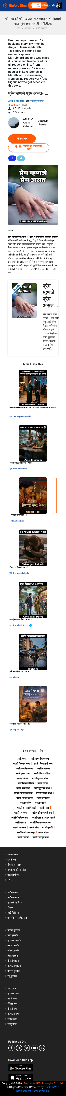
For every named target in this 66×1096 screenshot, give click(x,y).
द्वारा (11, 416)
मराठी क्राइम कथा (41, 837)
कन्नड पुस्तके (14, 970)
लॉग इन (56, 5)
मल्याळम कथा (13, 1013)
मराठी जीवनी (40, 802)
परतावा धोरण (14, 874)
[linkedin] (42, 1048)
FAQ (10, 880)
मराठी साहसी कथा (44, 793)
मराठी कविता (22, 778)
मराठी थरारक (20, 822)
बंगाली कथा (12, 1008)
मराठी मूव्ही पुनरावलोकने (41, 812)
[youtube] (34, 1048)
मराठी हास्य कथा (23, 773)
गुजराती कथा (13, 993)
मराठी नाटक (43, 783)
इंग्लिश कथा (13, 1003)
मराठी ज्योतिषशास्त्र (26, 832)
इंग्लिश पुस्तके (14, 930)
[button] (38, 5)
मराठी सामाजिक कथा (23, 793)
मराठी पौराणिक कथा (19, 817)
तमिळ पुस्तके (13, 950)
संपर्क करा (12, 859)
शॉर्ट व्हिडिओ (13, 912)
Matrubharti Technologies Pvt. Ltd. (44, 1083)
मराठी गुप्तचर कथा (42, 788)
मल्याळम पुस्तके (14, 965)
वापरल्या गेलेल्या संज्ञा (17, 869)
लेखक (10, 907)
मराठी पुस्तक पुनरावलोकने (43, 817)
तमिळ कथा (12, 1018)
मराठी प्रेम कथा (36, 100)
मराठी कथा (21, 758)
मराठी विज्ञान (43, 832)
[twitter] (27, 1048)
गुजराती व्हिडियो (15, 902)
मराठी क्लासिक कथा (24, 768)
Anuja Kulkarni (17, 100)
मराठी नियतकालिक (42, 773)
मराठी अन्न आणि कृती (26, 807)
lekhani (16, 677)
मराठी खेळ (34, 827)
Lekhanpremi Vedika (22, 416)
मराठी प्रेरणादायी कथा (43, 763)
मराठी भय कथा (20, 812)
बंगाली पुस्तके (13, 960)
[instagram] (19, 1048)
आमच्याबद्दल (13, 854)
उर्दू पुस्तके (12, 976)
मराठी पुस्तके (13, 945)
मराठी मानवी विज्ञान (24, 797)
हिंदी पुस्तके (13, 935)
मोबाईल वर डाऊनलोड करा (32, 148)
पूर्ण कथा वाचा (22, 138)
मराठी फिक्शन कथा (21, 763)
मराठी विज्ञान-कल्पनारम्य (40, 822)
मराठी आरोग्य (25, 802)
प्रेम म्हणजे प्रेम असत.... (51, 296)
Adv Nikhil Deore (20, 625)
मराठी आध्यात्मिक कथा (39, 758)
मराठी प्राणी (47, 827)
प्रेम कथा (42, 124)
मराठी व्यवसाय (19, 827)
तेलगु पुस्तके (13, 955)
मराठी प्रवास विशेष (40, 778)
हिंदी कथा (12, 988)
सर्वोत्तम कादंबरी (14, 897)
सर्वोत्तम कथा (13, 892)
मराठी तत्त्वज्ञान (43, 797)
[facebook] (11, 1048)
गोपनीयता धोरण (14, 864)
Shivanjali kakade (21, 573)
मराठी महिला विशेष (26, 783)
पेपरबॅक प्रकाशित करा (17, 917)
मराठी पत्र (44, 807)
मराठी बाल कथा (43, 768)
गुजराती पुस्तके (14, 940)
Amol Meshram (20, 469)
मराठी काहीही (23, 837)
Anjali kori (19, 521)
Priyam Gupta (19, 729)
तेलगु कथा (12, 1024)
